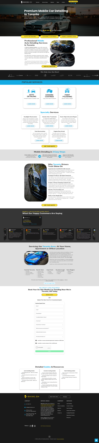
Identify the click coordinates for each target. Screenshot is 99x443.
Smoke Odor (69, 410)
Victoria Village (40, 277)
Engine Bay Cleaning (70, 415)
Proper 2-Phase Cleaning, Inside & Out (59, 182)
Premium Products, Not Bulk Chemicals (59, 175)
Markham (69, 271)
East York (50, 270)
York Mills (39, 273)
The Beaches (50, 273)
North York (40, 270)
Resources (69, 417)
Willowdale (40, 275)
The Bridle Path (41, 274)
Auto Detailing (69, 403)
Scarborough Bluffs (60, 271)
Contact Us (60, 412)
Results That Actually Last (56, 189)
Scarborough (60, 270)
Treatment (73, 410)
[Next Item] (97, 75)
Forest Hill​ (28, 274)
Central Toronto (29, 270)
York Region (70, 270)
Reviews (59, 410)
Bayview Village (41, 272)
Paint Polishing (69, 408)
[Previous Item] (9, 75)
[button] (37, 2)
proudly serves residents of (47, 403)
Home (59, 403)
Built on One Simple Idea (55, 195)
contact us (62, 279)
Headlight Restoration (71, 412)
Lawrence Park (40, 271)
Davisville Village (29, 272)
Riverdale (50, 272)
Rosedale (27, 271)
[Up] (49, 437)
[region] (31, 97)
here (71, 257)
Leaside (49, 271)
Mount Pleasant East (29, 273)
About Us (59, 408)
